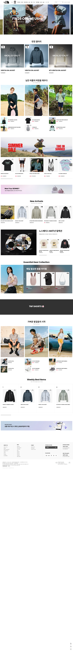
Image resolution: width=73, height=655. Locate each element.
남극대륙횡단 (5, 456)
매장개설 (18, 447)
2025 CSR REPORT (6, 450)
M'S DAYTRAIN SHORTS (19, 173)
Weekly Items (36, 380)
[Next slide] (70, 164)
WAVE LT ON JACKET (19, 220)
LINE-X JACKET (62, 220)
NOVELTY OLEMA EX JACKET (8, 405)
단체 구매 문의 (19, 448)
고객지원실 (18, 449)
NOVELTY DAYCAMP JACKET (35, 173)
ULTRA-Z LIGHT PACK (47, 173)
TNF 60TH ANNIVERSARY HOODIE (64, 251)
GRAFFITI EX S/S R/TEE (4, 173)
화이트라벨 (32, 448)
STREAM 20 (34, 127)
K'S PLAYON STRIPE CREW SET (62, 119)
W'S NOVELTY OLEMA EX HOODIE (50, 220)
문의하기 (18, 452)
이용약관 (18, 455)
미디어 (5, 453)
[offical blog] (46, 456)
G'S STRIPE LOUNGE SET (63, 173)
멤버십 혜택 (18, 457)
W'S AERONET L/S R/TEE (12, 119)
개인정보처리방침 (5, 466)
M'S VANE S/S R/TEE (36, 119)
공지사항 (18, 454)
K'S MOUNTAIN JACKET (60, 127)
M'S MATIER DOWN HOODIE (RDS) (36, 220)
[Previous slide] (25, 279)
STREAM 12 (28, 287)
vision (5, 448)
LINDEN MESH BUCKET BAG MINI (14, 127)
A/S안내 (18, 453)
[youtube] (56, 456)
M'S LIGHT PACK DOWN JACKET (7, 220)
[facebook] (51, 456)
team (4, 452)
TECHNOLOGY (6, 451)
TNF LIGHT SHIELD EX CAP (45, 287)
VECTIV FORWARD (35, 361)
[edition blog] (49, 456)
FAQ (17, 450)
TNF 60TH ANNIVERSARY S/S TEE (44, 251)
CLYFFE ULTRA (11, 361)
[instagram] (54, 456)
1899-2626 (65, 455)
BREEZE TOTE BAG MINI (60, 287)
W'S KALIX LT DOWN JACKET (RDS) (63, 405)
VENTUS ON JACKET (25, 405)
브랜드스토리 (5, 447)
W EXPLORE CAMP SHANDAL (61, 361)
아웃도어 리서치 (33, 450)
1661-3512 (65, 447)
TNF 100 (5, 455)
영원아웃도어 (33, 447)
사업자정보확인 (16, 463)
